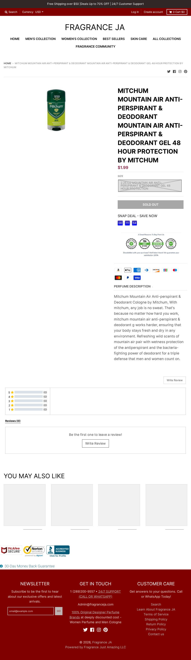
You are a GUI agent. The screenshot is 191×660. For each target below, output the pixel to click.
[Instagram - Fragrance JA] (180, 71)
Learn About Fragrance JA (156, 609)
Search (156, 604)
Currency (27, 11)
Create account (153, 11)
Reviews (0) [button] (13, 420)
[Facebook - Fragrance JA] (174, 71)
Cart (179, 11)
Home (7, 63)
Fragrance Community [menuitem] (95, 46)
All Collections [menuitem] (167, 39)
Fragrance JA (95, 27)
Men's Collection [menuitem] (40, 39)
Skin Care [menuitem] (139, 39)
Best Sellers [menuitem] (114, 39)
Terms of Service (156, 614)
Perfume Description (132, 286)
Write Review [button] (175, 380)
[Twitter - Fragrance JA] (168, 71)
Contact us (156, 634)
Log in (135, 11)
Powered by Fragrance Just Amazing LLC (95, 647)
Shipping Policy (156, 619)
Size (120, 176)
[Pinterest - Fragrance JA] (185, 71)
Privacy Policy (156, 629)
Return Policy (156, 624)
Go (59, 610)
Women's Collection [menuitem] (79, 39)
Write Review (95, 443)
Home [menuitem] (15, 39)
